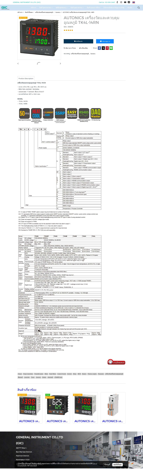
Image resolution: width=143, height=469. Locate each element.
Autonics (92, 53)
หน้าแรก (33, 7)
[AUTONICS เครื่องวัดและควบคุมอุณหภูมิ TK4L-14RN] (39, 37)
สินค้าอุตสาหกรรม (45, 7)
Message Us (106, 41)
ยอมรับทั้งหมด (117, 464)
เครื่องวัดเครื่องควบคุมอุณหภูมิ (80, 53)
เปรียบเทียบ (84, 48)
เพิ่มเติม (130, 7)
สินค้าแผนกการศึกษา (93, 7)
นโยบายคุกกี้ (33, 465)
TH (137, 2)
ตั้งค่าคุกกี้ (107, 464)
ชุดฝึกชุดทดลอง (61, 7)
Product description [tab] (26, 78)
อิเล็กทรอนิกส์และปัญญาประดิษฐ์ (114, 7)
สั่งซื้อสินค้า (79, 41)
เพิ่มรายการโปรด (70, 48)
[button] (139, 7)
